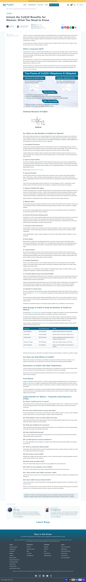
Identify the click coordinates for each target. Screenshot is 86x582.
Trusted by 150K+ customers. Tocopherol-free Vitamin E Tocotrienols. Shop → (43, 1)
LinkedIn (21, 516)
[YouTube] (47, 576)
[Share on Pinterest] (68, 27)
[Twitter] (51, 576)
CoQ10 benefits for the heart (37, 169)
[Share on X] (73, 27)
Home (7, 8)
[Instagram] (40, 576)
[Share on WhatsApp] (70, 27)
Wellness (10, 8)
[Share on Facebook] (62, 27)
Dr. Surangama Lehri (24, 26)
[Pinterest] (43, 576)
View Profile (16, 516)
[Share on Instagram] (65, 27)
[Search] (74, 5)
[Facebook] (36, 576)
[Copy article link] (76, 27)
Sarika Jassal (11, 26)
